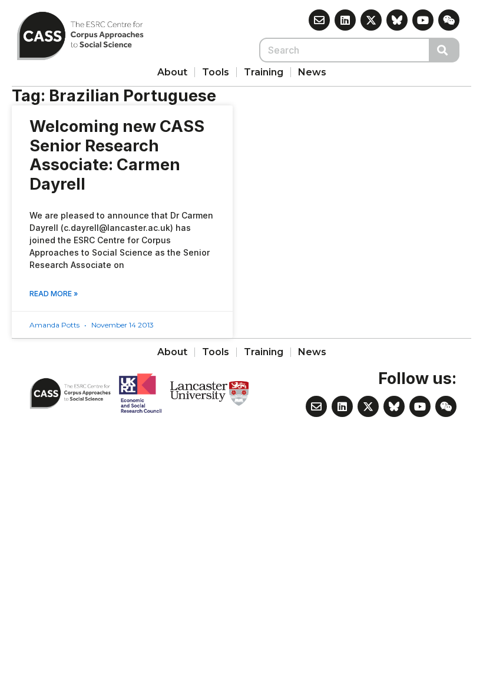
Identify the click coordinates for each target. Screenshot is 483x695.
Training (263, 72)
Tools (215, 72)
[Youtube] (423, 20)
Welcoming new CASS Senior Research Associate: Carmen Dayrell (116, 155)
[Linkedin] (345, 20)
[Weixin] (448, 20)
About (172, 72)
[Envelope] (319, 20)
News (312, 72)
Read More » (53, 293)
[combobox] (344, 50)
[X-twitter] (371, 20)
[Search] (444, 50)
